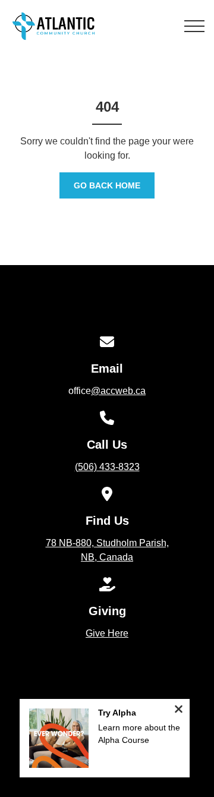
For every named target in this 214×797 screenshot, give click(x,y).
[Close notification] (178, 710)
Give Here (107, 633)
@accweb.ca (118, 391)
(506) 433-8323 (107, 467)
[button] (194, 26)
